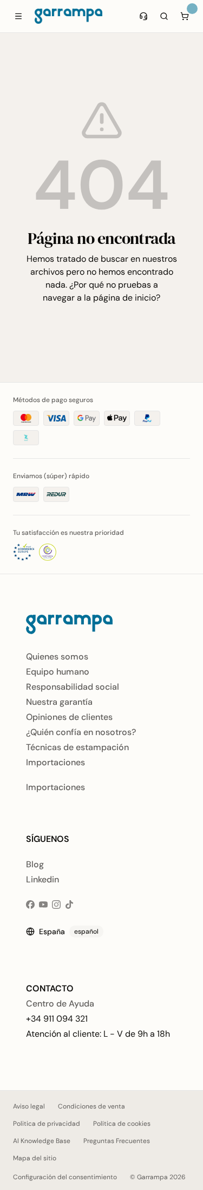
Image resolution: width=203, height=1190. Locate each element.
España (69, 931)
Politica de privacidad (46, 1123)
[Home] (68, 16)
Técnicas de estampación (77, 747)
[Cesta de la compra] (184, 16)
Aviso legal (29, 1106)
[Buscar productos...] (164, 16)
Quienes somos (57, 656)
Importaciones (55, 762)
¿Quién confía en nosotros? (81, 732)
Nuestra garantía (59, 702)
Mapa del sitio (34, 1158)
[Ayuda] (143, 16)
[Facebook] (30, 904)
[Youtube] (43, 904)
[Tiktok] (69, 904)
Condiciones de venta (91, 1106)
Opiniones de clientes (69, 717)
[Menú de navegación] (18, 16)
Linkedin (42, 879)
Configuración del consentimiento (65, 1177)
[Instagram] (56, 904)
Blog (35, 864)
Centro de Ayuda (60, 1003)
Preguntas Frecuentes (116, 1141)
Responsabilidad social (72, 686)
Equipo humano (57, 671)
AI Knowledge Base (41, 1141)
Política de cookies (121, 1123)
